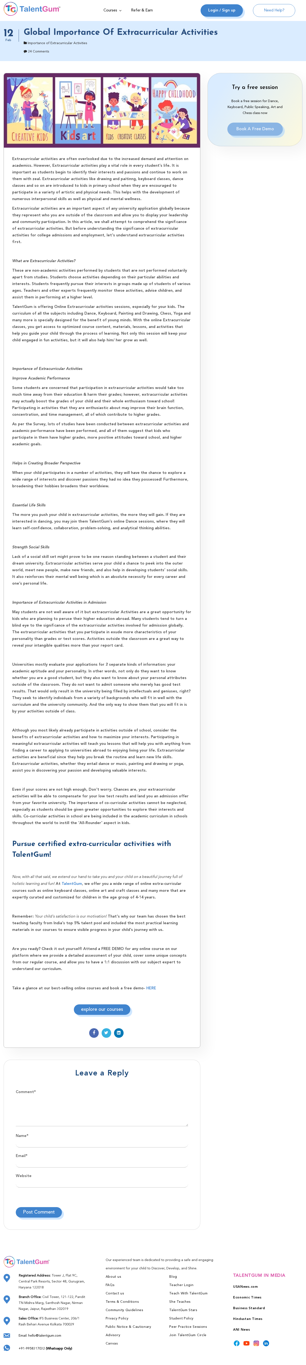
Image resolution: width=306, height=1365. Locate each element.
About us (113, 1276)
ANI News (241, 1329)
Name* (22, 1136)
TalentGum (71, 884)
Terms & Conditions (122, 1301)
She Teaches (180, 1301)
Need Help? (274, 10)
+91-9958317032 (45, 1348)
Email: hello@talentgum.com (40, 1335)
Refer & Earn (142, 10)
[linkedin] (266, 1343)
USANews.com (245, 1286)
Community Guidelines (124, 1310)
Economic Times (247, 1297)
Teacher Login (181, 1285)
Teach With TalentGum (188, 1293)
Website (24, 1176)
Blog (173, 1276)
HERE (150, 988)
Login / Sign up (221, 10)
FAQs (110, 1285)
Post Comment (39, 1212)
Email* (21, 1156)
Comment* (26, 1092)
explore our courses (102, 1009)
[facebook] (94, 1033)
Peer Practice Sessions (188, 1327)
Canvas (112, 1343)
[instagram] (256, 1343)
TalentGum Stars (183, 1310)
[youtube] (246, 1343)
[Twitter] (106, 1033)
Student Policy (181, 1318)
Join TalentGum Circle (188, 1335)
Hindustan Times (247, 1319)
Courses (110, 10)
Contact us (115, 1293)
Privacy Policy (117, 1318)
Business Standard (249, 1308)
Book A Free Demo (255, 129)
